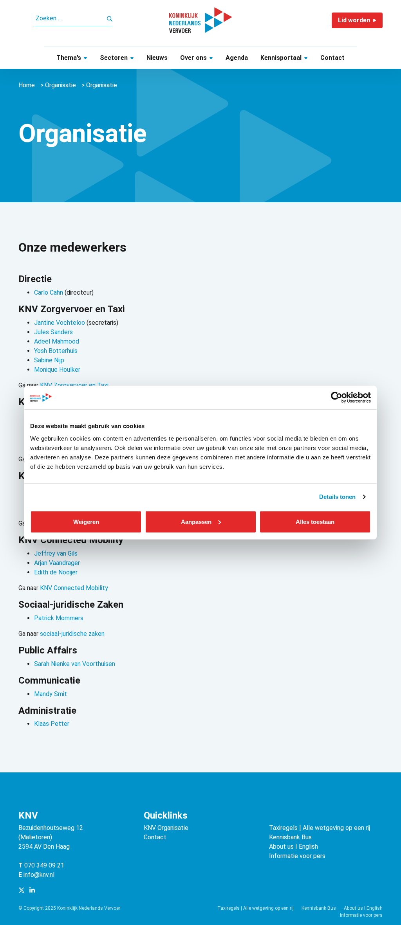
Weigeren (86, 521)
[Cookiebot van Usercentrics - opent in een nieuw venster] (336, 397)
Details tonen (337, 496)
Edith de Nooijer (56, 572)
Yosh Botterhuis (56, 351)
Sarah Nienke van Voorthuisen (74, 664)
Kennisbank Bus (290, 837)
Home (26, 85)
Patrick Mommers (58, 618)
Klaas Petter (51, 723)
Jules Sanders (53, 332)
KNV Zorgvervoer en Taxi (74, 385)
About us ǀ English (293, 846)
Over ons (193, 57)
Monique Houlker (57, 369)
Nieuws (157, 57)
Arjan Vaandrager (57, 563)
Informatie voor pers (297, 856)
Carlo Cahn (48, 292)
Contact (332, 57)
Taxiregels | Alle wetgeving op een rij (319, 827)
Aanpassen (196, 521)
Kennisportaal (281, 57)
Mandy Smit (50, 694)
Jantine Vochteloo (59, 322)
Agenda (237, 57)
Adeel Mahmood (56, 341)
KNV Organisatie (166, 827)
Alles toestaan (315, 521)
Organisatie (60, 85)
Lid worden (354, 20)
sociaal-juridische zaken (72, 633)
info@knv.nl (38, 874)
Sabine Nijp (49, 360)
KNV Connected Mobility (74, 588)
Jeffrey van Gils (56, 553)
